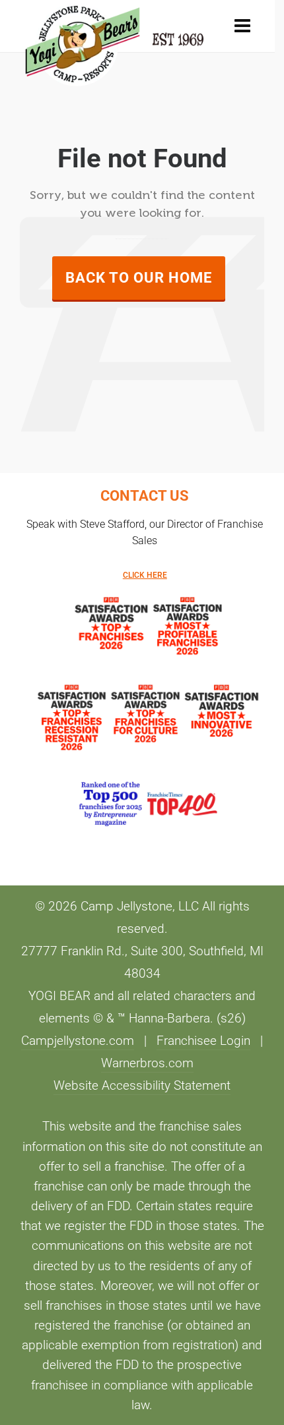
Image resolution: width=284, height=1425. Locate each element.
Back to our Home (138, 277)
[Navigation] (242, 26)
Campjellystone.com (77, 1041)
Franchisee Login (203, 1041)
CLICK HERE (145, 575)
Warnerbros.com (147, 1063)
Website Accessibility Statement (142, 1085)
